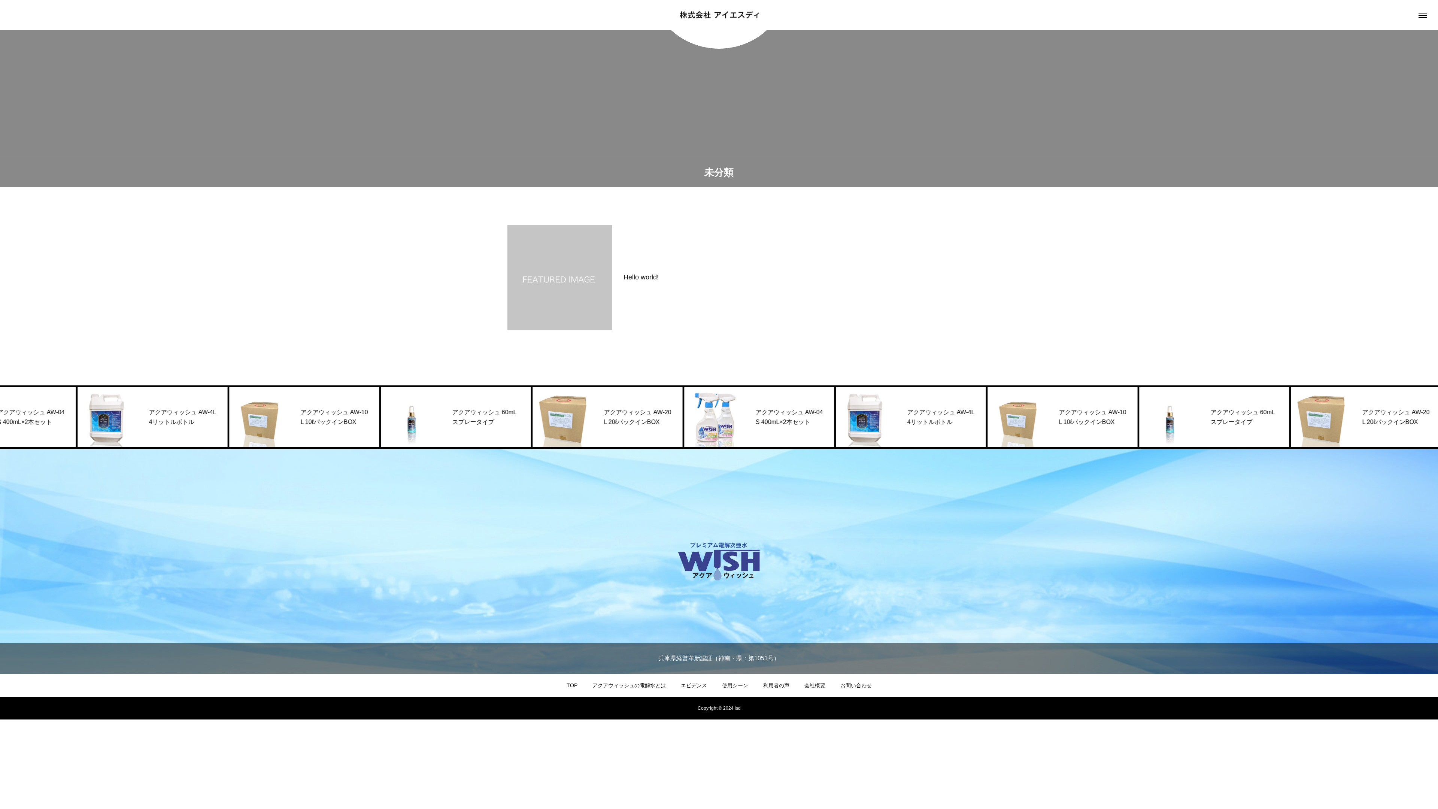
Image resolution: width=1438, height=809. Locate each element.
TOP (572, 685)
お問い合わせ (856, 685)
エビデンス (694, 685)
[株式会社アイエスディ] (719, 15)
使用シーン (735, 685)
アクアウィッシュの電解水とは (629, 685)
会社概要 (814, 685)
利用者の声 (776, 685)
